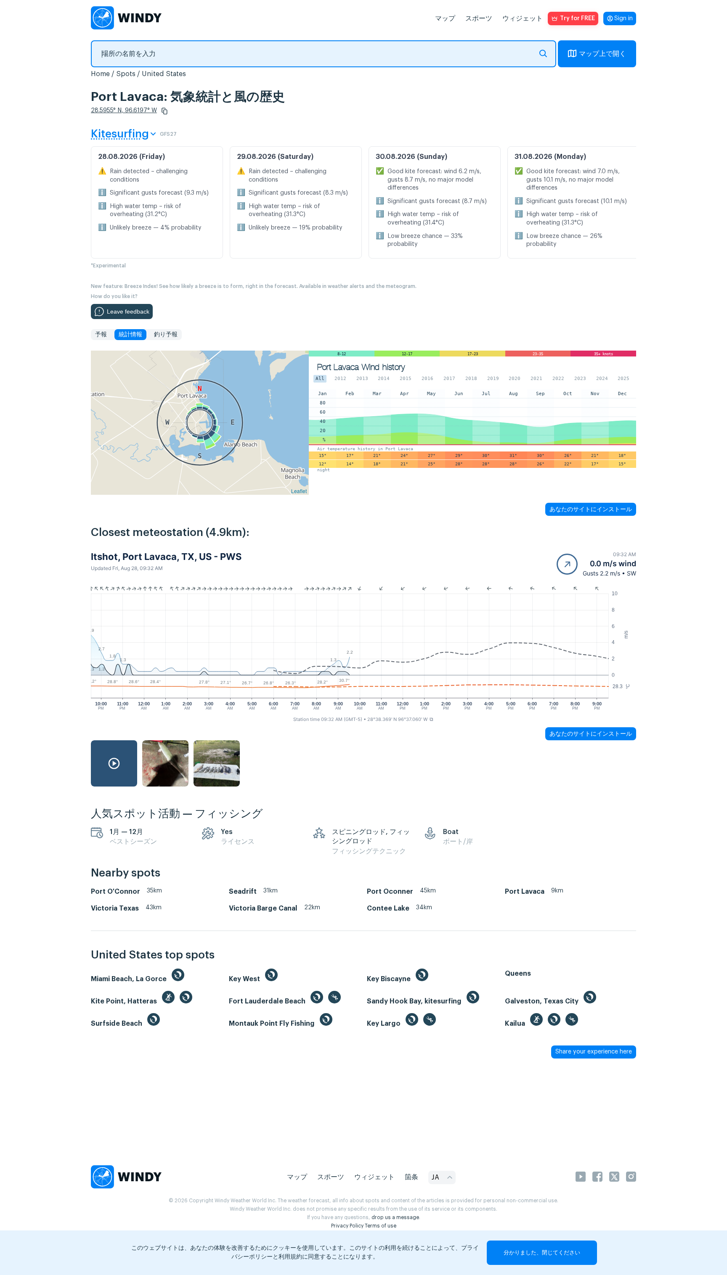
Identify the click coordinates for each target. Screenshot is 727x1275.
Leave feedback (128, 311)
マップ (445, 18)
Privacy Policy (347, 1225)
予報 (101, 335)
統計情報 (130, 335)
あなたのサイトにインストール (590, 509)
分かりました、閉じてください (542, 1252)
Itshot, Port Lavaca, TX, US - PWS (166, 556)
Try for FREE (577, 18)
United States (164, 74)
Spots (125, 74)
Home (100, 74)
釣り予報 (166, 335)
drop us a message (395, 1217)
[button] (164, 111)
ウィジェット (522, 18)
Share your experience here (593, 1052)
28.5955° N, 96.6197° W (124, 111)
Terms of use (380, 1225)
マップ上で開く (602, 53)
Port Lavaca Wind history (361, 367)
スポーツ (478, 18)
